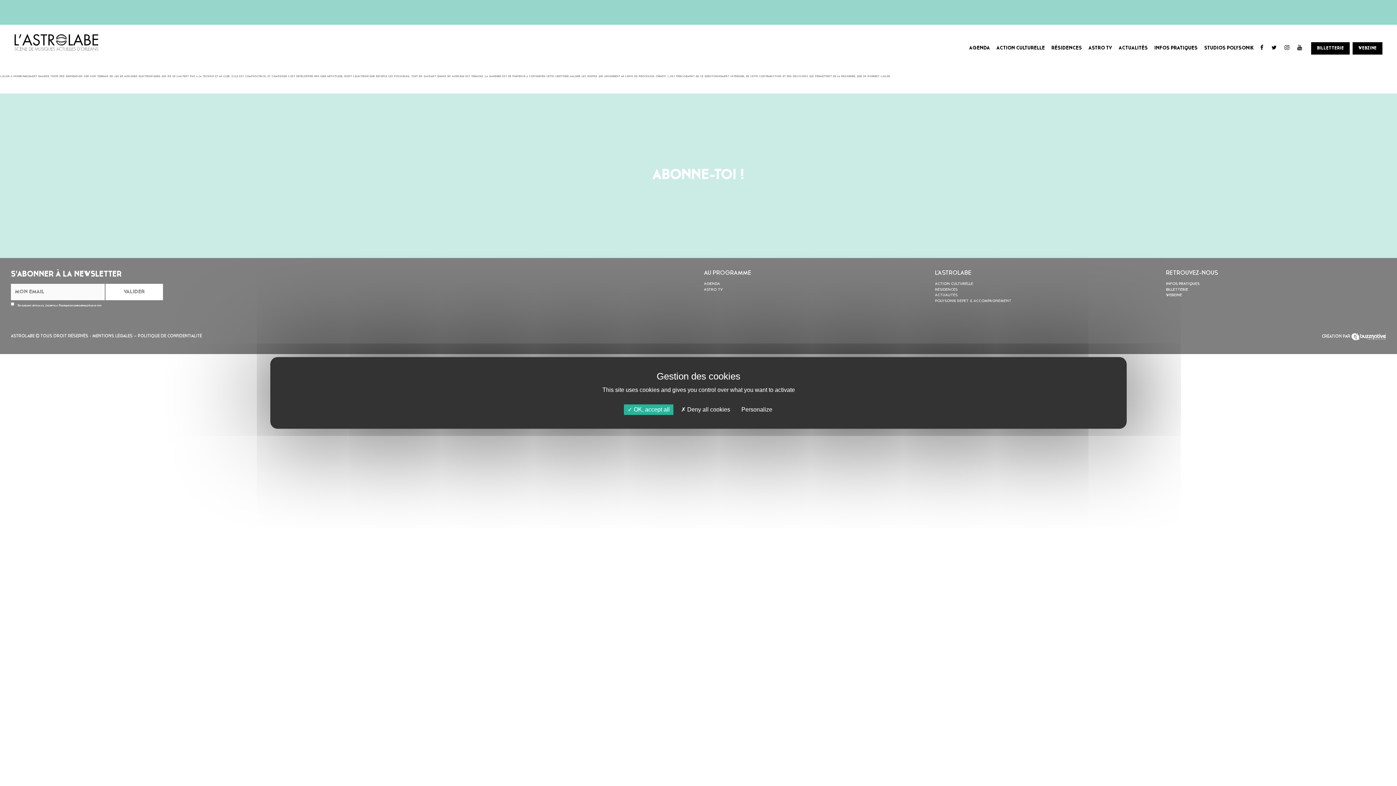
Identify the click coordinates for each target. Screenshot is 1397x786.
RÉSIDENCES (1066, 48)
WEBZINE (1367, 48)
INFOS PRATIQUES (1176, 48)
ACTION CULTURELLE (1020, 48)
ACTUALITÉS (1133, 48)
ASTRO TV (1100, 48)
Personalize (756, 409)
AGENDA (979, 48)
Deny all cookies (708, 409)
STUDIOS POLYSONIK (1229, 48)
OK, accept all (651, 409)
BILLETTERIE (1330, 48)
